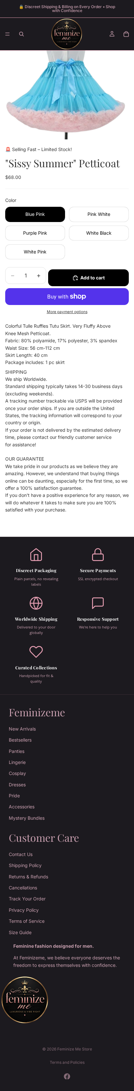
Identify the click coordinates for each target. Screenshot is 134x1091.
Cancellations (23, 887)
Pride (14, 795)
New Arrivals (22, 729)
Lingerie (17, 762)
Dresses (17, 784)
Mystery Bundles (27, 818)
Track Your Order (27, 899)
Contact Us (21, 854)
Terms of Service (27, 921)
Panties (16, 751)
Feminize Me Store (74, 1049)
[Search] (21, 34)
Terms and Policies (67, 1062)
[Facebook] (67, 1076)
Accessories (21, 807)
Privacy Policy (24, 910)
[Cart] (126, 34)
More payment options (67, 312)
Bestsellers (20, 740)
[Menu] (7, 34)
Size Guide (20, 932)
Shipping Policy (25, 865)
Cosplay (17, 773)
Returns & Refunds (28, 876)
